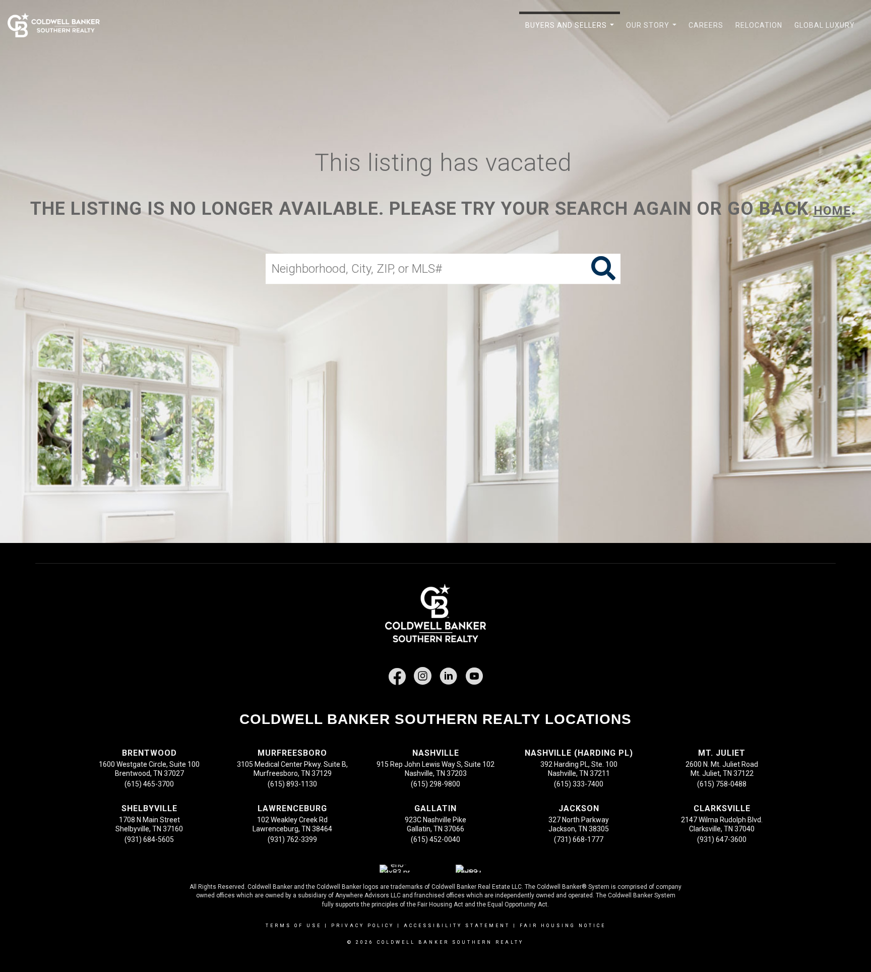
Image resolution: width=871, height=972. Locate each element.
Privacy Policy (362, 925)
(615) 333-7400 (578, 784)
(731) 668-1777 (578, 839)
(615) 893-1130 (292, 784)
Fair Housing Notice (563, 925)
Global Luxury (824, 25)
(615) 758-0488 (721, 784)
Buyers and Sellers (571, 30)
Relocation (758, 25)
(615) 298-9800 (435, 784)
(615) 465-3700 (149, 784)
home (832, 211)
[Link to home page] (59, 25)
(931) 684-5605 (149, 839)
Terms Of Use (294, 925)
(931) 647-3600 (721, 839)
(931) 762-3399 (292, 839)
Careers (706, 25)
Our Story (653, 30)
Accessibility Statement (457, 925)
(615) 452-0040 (435, 839)
